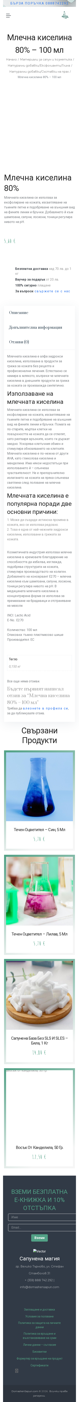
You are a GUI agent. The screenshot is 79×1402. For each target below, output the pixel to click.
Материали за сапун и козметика (46, 59)
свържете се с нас (52, 291)
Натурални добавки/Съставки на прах (39, 71)
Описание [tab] (18, 312)
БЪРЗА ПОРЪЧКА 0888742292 (39, 3)
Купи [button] (39, 804)
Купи (22, 253)
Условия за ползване (39, 1316)
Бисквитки (40, 1351)
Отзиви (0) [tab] (19, 342)
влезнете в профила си (45, 708)
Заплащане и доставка (39, 1309)
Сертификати (39, 1365)
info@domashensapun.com (39, 1287)
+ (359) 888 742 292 (39, 1280)
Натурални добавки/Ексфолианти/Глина (39, 65)
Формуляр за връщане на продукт (40, 1358)
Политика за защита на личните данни (39, 1325)
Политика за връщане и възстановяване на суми (39, 1335)
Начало (11, 59)
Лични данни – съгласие (39, 1344)
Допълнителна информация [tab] (35, 327)
